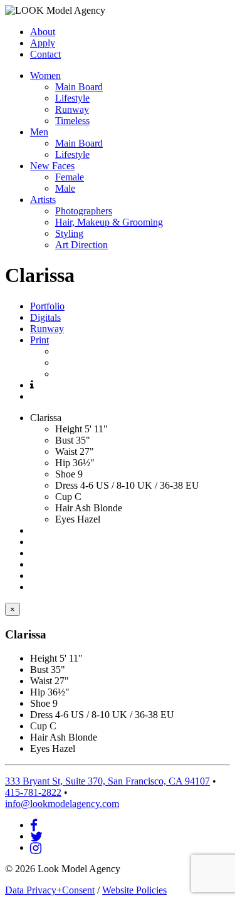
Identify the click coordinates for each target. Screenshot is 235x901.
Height (68, 429)
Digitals (45, 317)
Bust (64, 440)
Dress (66, 485)
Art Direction (81, 244)
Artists (43, 199)
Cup (63, 496)
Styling (69, 233)
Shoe (65, 474)
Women (45, 75)
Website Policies (134, 890)
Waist (66, 451)
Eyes (65, 519)
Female (69, 177)
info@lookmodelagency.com (62, 803)
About (42, 31)
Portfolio (47, 306)
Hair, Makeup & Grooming (109, 222)
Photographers (83, 211)
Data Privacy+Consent (50, 890)
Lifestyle (72, 98)
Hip (62, 462)
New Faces (52, 165)
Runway (72, 109)
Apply (42, 43)
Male (65, 188)
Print (39, 340)
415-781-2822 (33, 792)
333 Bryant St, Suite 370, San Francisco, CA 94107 (107, 781)
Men (39, 132)
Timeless (72, 120)
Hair (64, 508)
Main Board (79, 86)
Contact (45, 54)
